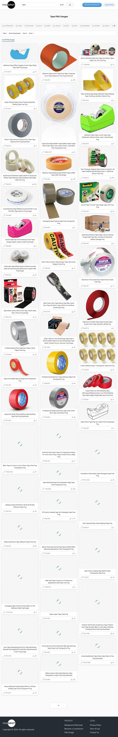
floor (67, 26)
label (48, 26)
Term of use (95, 728)
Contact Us (94, 732)
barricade (30, 26)
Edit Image (69, 732)
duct (40, 26)
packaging (85, 26)
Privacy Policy (95, 725)
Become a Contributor (74, 728)
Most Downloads (15, 33)
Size (24, 33)
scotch (106, 26)
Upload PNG (109, 5)
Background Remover (91, 5)
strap (20, 26)
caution (57, 26)
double (96, 26)
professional (8, 26)
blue (75, 26)
